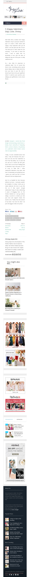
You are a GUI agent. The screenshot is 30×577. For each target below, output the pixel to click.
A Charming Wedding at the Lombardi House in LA (16, 556)
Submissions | (17, 573)
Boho (7, 432)
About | (7, 573)
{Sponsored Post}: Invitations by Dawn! (15, 565)
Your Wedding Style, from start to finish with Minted (16, 547)
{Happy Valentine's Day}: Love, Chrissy (13, 30)
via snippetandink (11, 151)
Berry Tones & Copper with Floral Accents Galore (18, 426)
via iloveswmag (13, 143)
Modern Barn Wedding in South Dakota (16, 552)
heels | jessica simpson (11, 147)
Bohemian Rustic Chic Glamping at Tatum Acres (18, 433)
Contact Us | (11, 573)
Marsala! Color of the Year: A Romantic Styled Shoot (16, 560)
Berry (7, 424)
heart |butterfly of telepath (16, 145)
